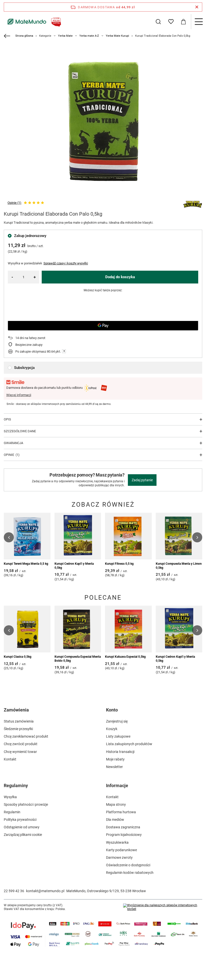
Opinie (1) (14, 203)
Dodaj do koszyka (120, 277)
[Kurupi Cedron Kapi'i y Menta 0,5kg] (78, 536)
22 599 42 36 (14, 891)
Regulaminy (16, 785)
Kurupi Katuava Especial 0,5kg (125, 656)
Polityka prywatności (20, 820)
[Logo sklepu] (33, 22)
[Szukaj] (158, 21)
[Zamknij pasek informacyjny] (196, 7)
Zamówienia (16, 709)
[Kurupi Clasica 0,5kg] (27, 629)
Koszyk (111, 729)
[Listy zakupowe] (171, 21)
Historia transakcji (120, 752)
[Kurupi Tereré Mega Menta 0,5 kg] (27, 536)
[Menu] (198, 21)
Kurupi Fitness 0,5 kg (119, 563)
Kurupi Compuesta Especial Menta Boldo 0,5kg (78, 658)
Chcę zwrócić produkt (20, 744)
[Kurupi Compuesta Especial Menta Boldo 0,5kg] (78, 629)
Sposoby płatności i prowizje (26, 804)
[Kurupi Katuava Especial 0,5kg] (128, 629)
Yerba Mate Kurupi (117, 35)
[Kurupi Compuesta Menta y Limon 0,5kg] (179, 536)
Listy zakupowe (118, 736)
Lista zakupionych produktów (129, 744)
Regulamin (12, 812)
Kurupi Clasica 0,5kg (17, 656)
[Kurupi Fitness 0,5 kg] (128, 536)
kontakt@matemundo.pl (45, 891)
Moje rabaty (115, 759)
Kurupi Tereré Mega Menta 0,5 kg (26, 563)
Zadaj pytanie (142, 480)
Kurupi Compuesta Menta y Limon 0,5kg (179, 565)
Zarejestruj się (117, 721)
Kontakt (10, 759)
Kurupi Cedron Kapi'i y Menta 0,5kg (74, 565)
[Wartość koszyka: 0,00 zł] (183, 21)
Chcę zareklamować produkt (26, 736)
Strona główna (24, 35)
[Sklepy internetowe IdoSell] (162, 907)
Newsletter (114, 767)
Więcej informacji (18, 395)
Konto (112, 709)
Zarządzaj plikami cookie (23, 835)
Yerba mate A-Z (89, 35)
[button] (9, 537)
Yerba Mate (65, 35)
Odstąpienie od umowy (21, 827)
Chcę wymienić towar (20, 752)
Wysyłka (10, 797)
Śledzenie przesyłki (18, 729)
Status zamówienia (19, 721)
